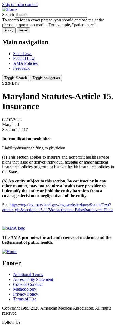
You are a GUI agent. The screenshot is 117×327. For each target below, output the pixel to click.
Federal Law (24, 58)
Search (8, 14)
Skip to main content (20, 4)
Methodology (24, 289)
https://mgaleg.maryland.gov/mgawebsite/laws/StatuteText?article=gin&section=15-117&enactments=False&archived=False (57, 207)
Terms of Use (24, 299)
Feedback (21, 68)
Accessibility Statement (33, 279)
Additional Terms (28, 274)
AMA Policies (25, 63)
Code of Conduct (28, 284)
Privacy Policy (25, 294)
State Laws (22, 53)
